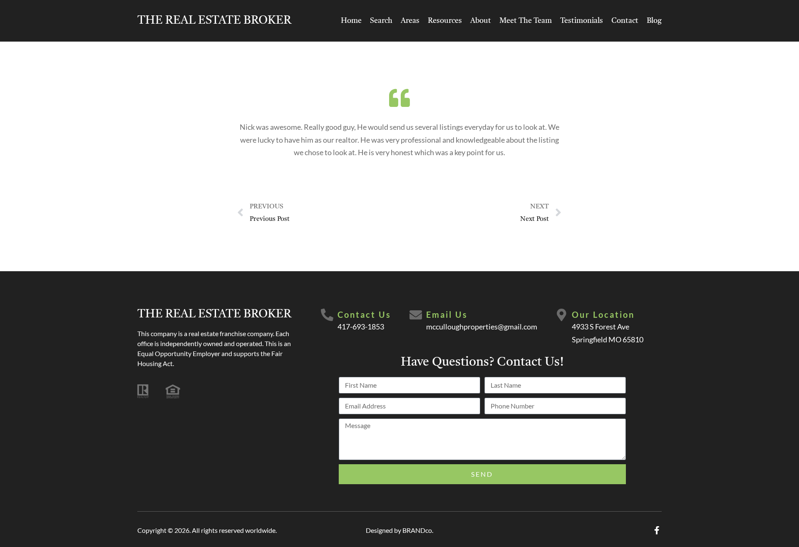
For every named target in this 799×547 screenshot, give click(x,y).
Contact (624, 21)
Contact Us (364, 314)
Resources (445, 21)
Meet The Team (525, 21)
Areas (410, 21)
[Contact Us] (327, 315)
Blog (654, 21)
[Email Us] (415, 315)
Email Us (447, 314)
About (480, 21)
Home (351, 21)
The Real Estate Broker (214, 21)
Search (381, 21)
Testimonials (581, 21)
